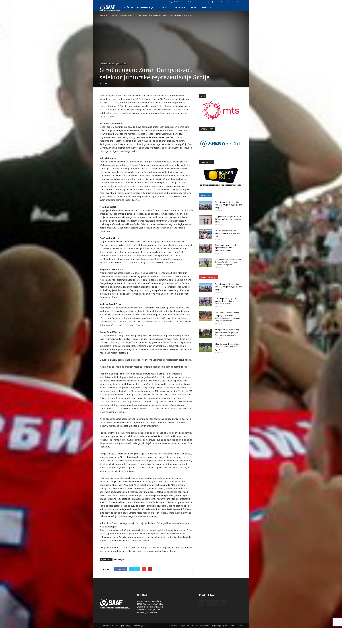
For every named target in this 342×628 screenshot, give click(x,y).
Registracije (230, 2)
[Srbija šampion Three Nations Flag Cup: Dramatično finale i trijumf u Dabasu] (205, 347)
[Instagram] (106, 1)
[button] (239, 7)
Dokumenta (192, 2)
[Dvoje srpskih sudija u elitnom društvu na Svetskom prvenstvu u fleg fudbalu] (205, 219)
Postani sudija (204, 2)
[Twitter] (110, 1)
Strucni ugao (119, 560)
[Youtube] (115, 1)
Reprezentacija (145, 7)
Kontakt (239, 2)
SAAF (193, 7)
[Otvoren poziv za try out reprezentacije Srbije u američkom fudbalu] (205, 248)
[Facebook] (102, 1)
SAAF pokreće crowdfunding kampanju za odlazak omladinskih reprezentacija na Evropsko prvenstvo (227, 316)
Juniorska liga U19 (115, 64)
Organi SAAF (173, 2)
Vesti (124, 64)
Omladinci (179, 7)
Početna (128, 7)
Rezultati (207, 7)
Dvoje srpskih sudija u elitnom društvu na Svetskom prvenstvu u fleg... (228, 219)
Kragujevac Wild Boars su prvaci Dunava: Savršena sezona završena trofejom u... (228, 262)
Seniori (163, 7)
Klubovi (183, 2)
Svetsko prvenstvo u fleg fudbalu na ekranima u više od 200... (227, 233)
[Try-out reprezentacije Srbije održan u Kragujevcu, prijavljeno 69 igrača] (205, 205)
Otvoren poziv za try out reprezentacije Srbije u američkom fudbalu (225, 248)
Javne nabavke (217, 2)
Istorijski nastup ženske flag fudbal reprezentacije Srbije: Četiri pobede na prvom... (227, 332)
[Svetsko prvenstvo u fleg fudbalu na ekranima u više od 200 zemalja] (205, 234)
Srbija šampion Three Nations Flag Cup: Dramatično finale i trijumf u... (227, 347)
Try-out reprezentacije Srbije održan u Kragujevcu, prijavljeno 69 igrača (228, 205)
